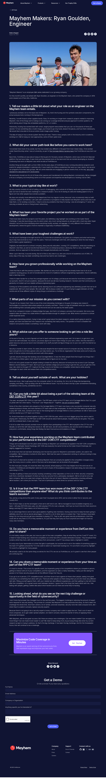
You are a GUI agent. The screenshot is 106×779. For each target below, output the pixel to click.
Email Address (10, 693)
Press (53, 752)
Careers (54, 755)
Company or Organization (14, 700)
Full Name (9, 687)
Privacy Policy (83, 767)
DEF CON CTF (17, 396)
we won (64, 223)
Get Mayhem (77, 643)
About (53, 749)
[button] (25, 3)
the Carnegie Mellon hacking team (62, 151)
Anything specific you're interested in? (18, 707)
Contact (68, 752)
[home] (10, 3)
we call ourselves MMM (70, 403)
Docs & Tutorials (70, 749)
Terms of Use (92, 767)
